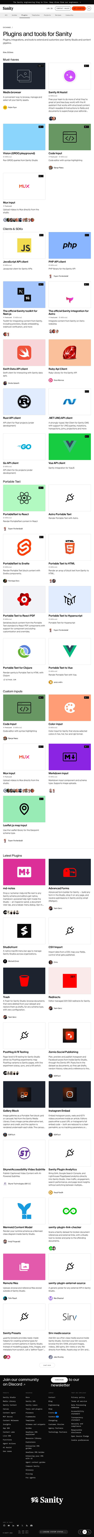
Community (69, 15)
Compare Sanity (32, 1466)
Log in (50, 8)
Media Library (9, 1401)
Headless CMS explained (31, 1433)
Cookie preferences (80, 1440)
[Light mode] (80, 1532)
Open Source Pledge (80, 1436)
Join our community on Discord (21, 1382)
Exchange (7, 27)
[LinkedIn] (13, 1525)
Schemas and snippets (35, 1424)
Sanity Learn (31, 1405)
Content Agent (9, 1413)
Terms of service (79, 1401)
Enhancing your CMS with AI (34, 1457)
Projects (47, 15)
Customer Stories (56, 1424)
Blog (50, 1401)
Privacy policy (78, 1397)
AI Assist (7, 1447)
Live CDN (7, 1436)
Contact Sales (63, 8)
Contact (51, 1397)
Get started (78, 8)
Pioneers (30, 1413)
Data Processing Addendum (78, 1406)
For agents (30, 1478)
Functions (7, 1440)
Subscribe (59, 1380)
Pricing (29, 1474)
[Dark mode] (89, 1532)
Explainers (30, 1442)
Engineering (53, 1405)
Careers (51, 1417)
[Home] (8, 9)
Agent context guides (35, 1462)
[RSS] (27, 1525)
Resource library (33, 1438)
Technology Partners (57, 1432)
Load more (47, 1365)
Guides (14, 15)
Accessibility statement (77, 1412)
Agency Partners (55, 1428)
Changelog (52, 1420)
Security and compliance (77, 1425)
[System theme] (84, 1532)
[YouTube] (8, 1525)
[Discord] (31, 1525)
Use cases (7, 1451)
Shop (50, 1409)
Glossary (30, 1470)
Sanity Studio (9, 1397)
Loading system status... (54, 1532)
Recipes (58, 15)
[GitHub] (4, 1525)
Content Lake (9, 1432)
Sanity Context (10, 1405)
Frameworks (30, 1417)
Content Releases (11, 1420)
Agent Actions (9, 1444)
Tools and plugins (34, 1409)
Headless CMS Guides (35, 1452)
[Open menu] (89, 8)
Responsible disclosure (76, 1431)
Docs (28, 1397)
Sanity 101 (30, 1401)
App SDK (6, 1428)
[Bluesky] (18, 1525)
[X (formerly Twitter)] (22, 1525)
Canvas (6, 1409)
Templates (36, 15)
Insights (7, 1424)
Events (51, 1413)
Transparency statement (77, 1418)
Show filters (8, 52)
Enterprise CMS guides (32, 1447)
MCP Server (8, 1417)
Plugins (24, 15)
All (6, 15)
